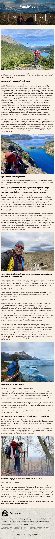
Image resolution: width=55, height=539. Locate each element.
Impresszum (23, 528)
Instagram (16, 528)
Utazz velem (14, 17)
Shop (32, 17)
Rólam (23, 17)
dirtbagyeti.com (5, 528)
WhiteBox (29, 535)
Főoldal (5, 17)
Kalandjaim (41, 17)
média (50, 17)
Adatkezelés (23, 527)
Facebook (16, 527)
